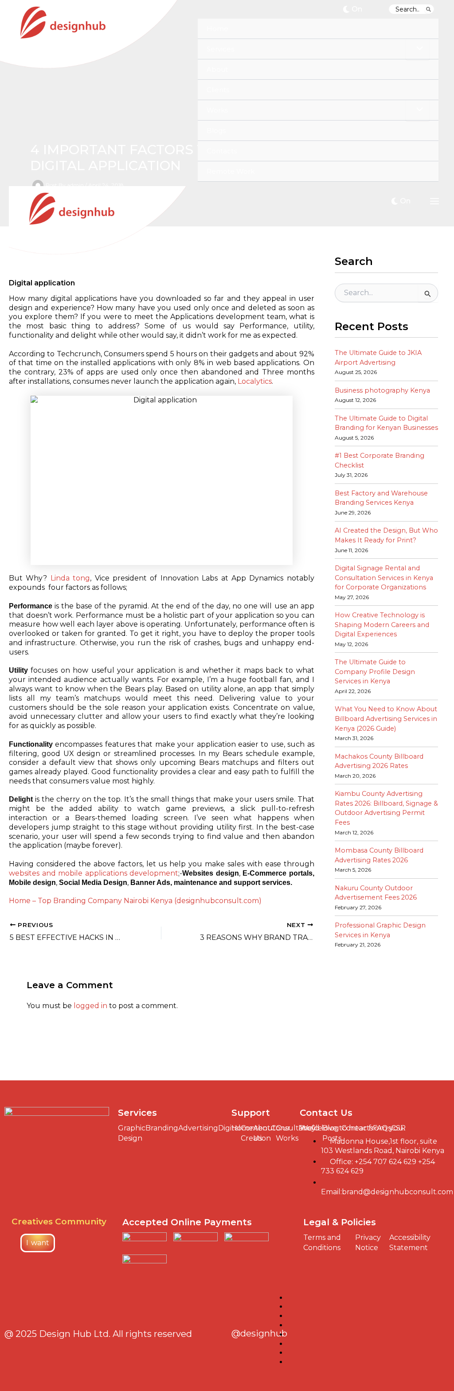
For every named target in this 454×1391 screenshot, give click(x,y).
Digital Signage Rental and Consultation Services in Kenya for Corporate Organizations (384, 577)
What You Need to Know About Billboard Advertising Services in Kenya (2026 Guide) (386, 718)
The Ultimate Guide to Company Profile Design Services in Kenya (375, 671)
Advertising (198, 1128)
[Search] (429, 9)
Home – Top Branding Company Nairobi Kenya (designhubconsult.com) (135, 900)
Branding (161, 1128)
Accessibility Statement (410, 1242)
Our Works (287, 1133)
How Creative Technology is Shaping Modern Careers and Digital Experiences (382, 624)
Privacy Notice (368, 1242)
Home (242, 1128)
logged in (90, 1005)
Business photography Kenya (382, 390)
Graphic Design (131, 1133)
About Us (264, 1133)
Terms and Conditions (322, 1242)
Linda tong (70, 578)
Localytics (255, 381)
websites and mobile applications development (93, 873)
